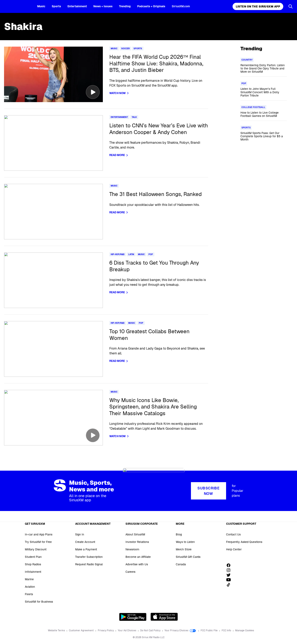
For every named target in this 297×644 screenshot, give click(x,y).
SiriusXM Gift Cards (188, 557)
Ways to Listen (185, 542)
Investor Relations (137, 542)
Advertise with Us (136, 564)
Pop (150, 254)
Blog (179, 534)
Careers (130, 572)
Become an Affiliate (138, 557)
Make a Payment (86, 549)
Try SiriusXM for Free (38, 542)
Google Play (132, 617)
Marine (29, 579)
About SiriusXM (135, 534)
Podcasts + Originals (151, 6)
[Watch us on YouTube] (230, 579)
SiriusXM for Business (39, 601)
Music (41, 6)
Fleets (29, 594)
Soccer (125, 48)
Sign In (79, 534)
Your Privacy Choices (176, 630)
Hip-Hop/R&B (117, 254)
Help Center (234, 549)
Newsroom (132, 549)
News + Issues (103, 6)
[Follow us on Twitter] (230, 575)
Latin (131, 254)
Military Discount (35, 549)
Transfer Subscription (89, 557)
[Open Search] (290, 6)
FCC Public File (209, 630)
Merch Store (184, 549)
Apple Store (164, 617)
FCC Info (227, 630)
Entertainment (77, 6)
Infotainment (33, 572)
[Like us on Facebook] (230, 565)
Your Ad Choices (127, 630)
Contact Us (233, 534)
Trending (125, 6)
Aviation (30, 587)
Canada (181, 564)
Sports (56, 6)
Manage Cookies (244, 630)
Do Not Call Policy (150, 630)
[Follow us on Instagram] (230, 570)
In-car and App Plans (38, 534)
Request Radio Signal (89, 564)
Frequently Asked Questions (244, 542)
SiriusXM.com (181, 6)
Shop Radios (33, 564)
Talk (134, 117)
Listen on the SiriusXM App (258, 6)
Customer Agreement (81, 630)
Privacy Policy (106, 630)
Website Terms (56, 630)
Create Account (85, 542)
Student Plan (33, 557)
